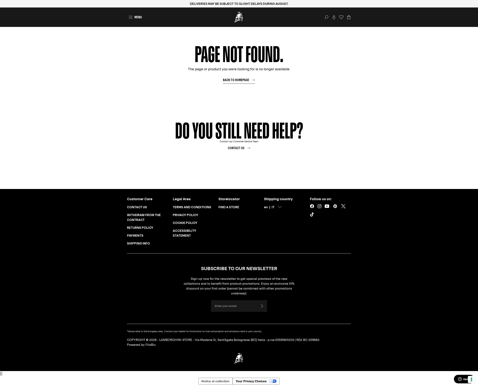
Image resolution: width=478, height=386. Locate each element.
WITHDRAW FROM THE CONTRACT (144, 217)
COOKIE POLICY (185, 222)
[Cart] (349, 17)
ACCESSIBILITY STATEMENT (184, 233)
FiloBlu (150, 344)
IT (273, 207)
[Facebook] (312, 206)
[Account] (334, 17)
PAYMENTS (135, 235)
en (266, 207)
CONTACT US (137, 207)
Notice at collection (215, 381)
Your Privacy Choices (251, 381)
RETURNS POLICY (140, 227)
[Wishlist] (341, 17)
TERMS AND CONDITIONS (192, 207)
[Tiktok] (313, 215)
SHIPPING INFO (138, 243)
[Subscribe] (262, 306)
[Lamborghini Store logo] (239, 17)
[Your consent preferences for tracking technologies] (471, 379)
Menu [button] (138, 17)
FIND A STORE (228, 207)
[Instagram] (319, 206)
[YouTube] (327, 206)
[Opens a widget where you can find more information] (464, 379)
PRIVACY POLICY (185, 215)
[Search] (326, 17)
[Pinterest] (335, 206)
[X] (343, 206)
